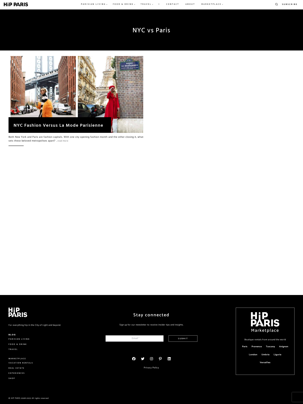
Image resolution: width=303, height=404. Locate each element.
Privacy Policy (151, 368)
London (253, 355)
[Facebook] (134, 359)
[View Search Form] (276, 4)
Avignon (283, 346)
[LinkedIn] (169, 359)
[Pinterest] (160, 359)
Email (136, 338)
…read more (62, 141)
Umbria (265, 355)
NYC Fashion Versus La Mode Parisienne (58, 125)
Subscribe (290, 4)
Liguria (277, 355)
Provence (257, 346)
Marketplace (265, 330)
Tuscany (270, 346)
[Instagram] (151, 359)
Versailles (265, 362)
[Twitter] (143, 359)
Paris (244, 346)
